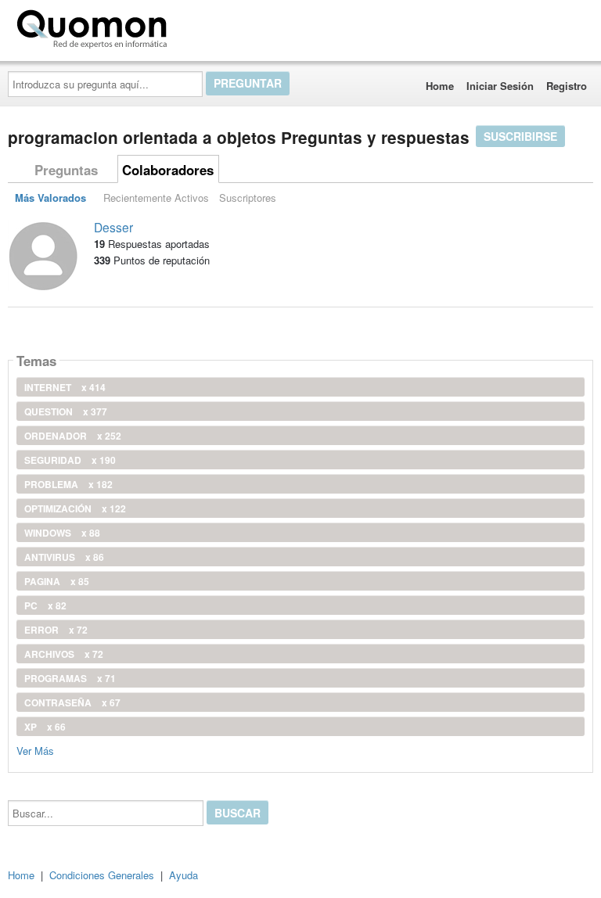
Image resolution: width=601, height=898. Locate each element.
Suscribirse (520, 136)
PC (45, 605)
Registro (566, 85)
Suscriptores (247, 197)
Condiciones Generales (101, 874)
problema (68, 484)
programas (70, 678)
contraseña (72, 702)
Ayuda (183, 874)
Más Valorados (50, 197)
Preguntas (66, 169)
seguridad (70, 460)
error (56, 630)
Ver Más (35, 749)
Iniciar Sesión (500, 85)
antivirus (64, 557)
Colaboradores (168, 169)
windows (62, 533)
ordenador (72, 436)
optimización (75, 508)
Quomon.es (222, 25)
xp (45, 727)
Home (440, 85)
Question (65, 411)
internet (65, 387)
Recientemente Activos (156, 197)
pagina (56, 581)
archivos (63, 654)
